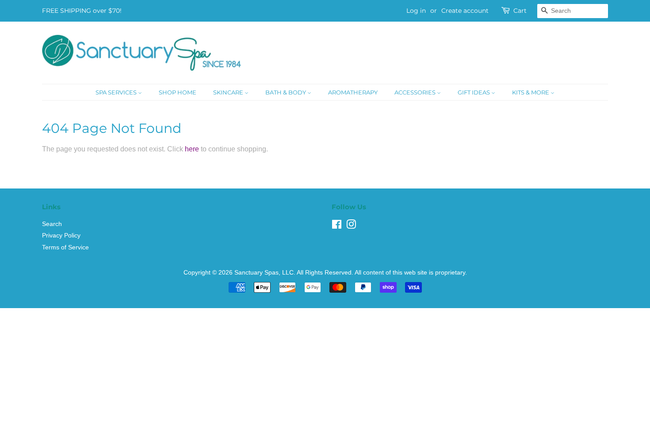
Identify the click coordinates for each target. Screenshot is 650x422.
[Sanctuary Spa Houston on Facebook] (337, 226)
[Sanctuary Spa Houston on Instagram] (351, 226)
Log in (416, 11)
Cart (520, 11)
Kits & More (531, 92)
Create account (465, 11)
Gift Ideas (474, 92)
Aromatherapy (353, 92)
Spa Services (117, 92)
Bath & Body (286, 92)
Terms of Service (65, 247)
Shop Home (177, 92)
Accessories (415, 92)
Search (52, 224)
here (192, 149)
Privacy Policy (61, 235)
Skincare (229, 92)
